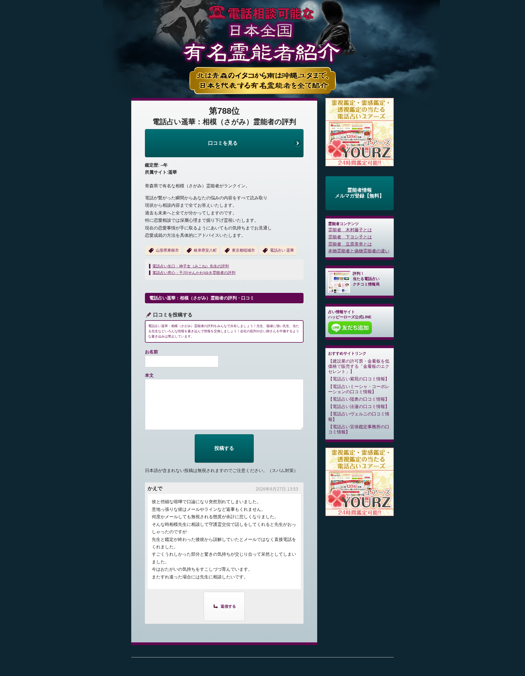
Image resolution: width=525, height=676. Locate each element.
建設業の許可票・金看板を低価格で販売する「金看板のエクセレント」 (358, 366)
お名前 (151, 351)
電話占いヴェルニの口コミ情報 (358, 416)
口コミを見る (223, 143)
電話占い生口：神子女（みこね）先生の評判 (190, 266)
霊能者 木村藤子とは (350, 230)
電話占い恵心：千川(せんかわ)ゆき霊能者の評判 (193, 272)
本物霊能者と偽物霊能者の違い (358, 251)
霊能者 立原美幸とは (350, 244)
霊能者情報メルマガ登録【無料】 (359, 193)
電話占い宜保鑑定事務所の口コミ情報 (358, 429)
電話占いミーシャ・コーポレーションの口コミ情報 (358, 389)
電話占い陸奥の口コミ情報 (358, 399)
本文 (149, 375)
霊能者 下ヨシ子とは (350, 237)
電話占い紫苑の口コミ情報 (358, 379)
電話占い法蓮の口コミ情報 (358, 406)
